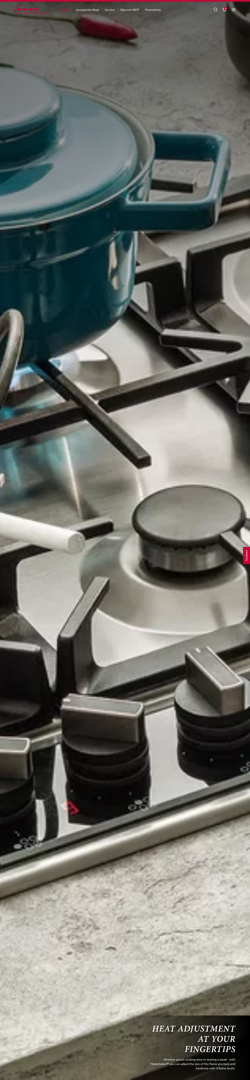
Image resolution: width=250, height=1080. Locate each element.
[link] (215, 9)
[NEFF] (32, 10)
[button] (233, 9)
